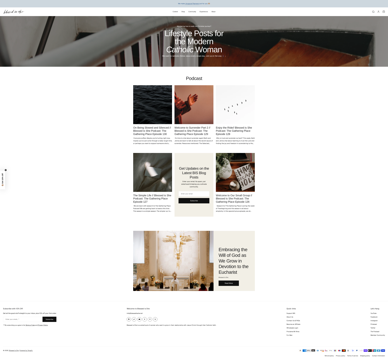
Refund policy (329, 356)
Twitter (373, 328)
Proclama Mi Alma (293, 331)
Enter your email (187, 194)
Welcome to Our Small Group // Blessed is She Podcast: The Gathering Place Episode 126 (234, 198)
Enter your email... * (12, 319)
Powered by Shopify (26, 350)
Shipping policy (365, 356)
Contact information (378, 356)
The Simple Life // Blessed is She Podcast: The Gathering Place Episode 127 (152, 198)
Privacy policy (340, 356)
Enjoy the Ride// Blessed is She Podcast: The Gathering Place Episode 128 (234, 131)
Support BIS (291, 313)
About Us (290, 317)
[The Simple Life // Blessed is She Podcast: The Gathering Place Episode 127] (152, 172)
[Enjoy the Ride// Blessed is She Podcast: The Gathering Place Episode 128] (235, 104)
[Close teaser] (6, 170)
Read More (229, 283)
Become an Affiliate (293, 324)
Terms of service (352, 356)
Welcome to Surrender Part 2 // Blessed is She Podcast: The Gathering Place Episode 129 (192, 131)
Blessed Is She (14, 350)
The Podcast (375, 331)
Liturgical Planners (192, 4)
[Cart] (384, 11)
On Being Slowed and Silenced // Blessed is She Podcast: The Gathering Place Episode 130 (152, 131)
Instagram (374, 321)
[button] (2, 180)
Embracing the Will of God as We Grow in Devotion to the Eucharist (234, 261)
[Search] (373, 11)
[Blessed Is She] (13, 11)
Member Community (378, 335)
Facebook (374, 317)
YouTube (373, 313)
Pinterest (374, 324)
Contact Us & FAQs (293, 321)
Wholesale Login (292, 328)
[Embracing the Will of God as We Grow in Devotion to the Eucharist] (173, 261)
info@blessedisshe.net (135, 313)
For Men (289, 335)
